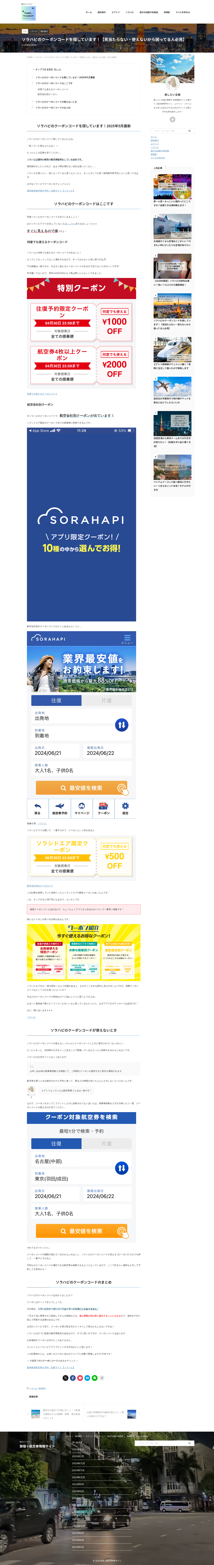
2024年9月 (78, 1484)
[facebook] (73, 1378)
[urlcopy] (102, 1378)
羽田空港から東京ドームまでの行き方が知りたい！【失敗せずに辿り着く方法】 (172, 442)
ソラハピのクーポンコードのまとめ (53, 107)
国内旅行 (102, 12)
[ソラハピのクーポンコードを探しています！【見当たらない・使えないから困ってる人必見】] (87, 1378)
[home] (172, 119)
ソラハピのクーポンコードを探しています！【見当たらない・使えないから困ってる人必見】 (172, 324)
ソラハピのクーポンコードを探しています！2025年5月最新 (65, 77)
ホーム (89, 12)
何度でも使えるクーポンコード (53, 89)
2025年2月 (78, 1456)
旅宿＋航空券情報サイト (37, 1446)
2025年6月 (78, 1449)
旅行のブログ (25, 1442)
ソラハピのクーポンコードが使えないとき (56, 101)
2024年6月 (78, 1505)
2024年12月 (78, 1463)
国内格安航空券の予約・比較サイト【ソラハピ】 (51, 190)
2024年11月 (78, 1470)
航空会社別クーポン (47, 94)
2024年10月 (78, 1477)
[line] (95, 1378)
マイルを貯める (183, 12)
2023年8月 (78, 1533)
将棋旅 (167, 12)
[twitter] (65, 1378)
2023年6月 (78, 1540)
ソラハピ (130, 12)
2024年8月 (78, 1491)
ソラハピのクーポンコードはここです (54, 83)
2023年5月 (78, 1547)
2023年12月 (78, 1526)
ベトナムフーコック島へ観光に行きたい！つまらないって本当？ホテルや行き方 (172, 485)
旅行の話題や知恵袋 (149, 12)
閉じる (57, 69)
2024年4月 (78, 1512)
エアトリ (116, 12)
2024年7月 (78, 1498)
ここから (71, 223)
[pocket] (80, 1378)
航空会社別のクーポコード (40, 885)
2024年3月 (78, 1519)
